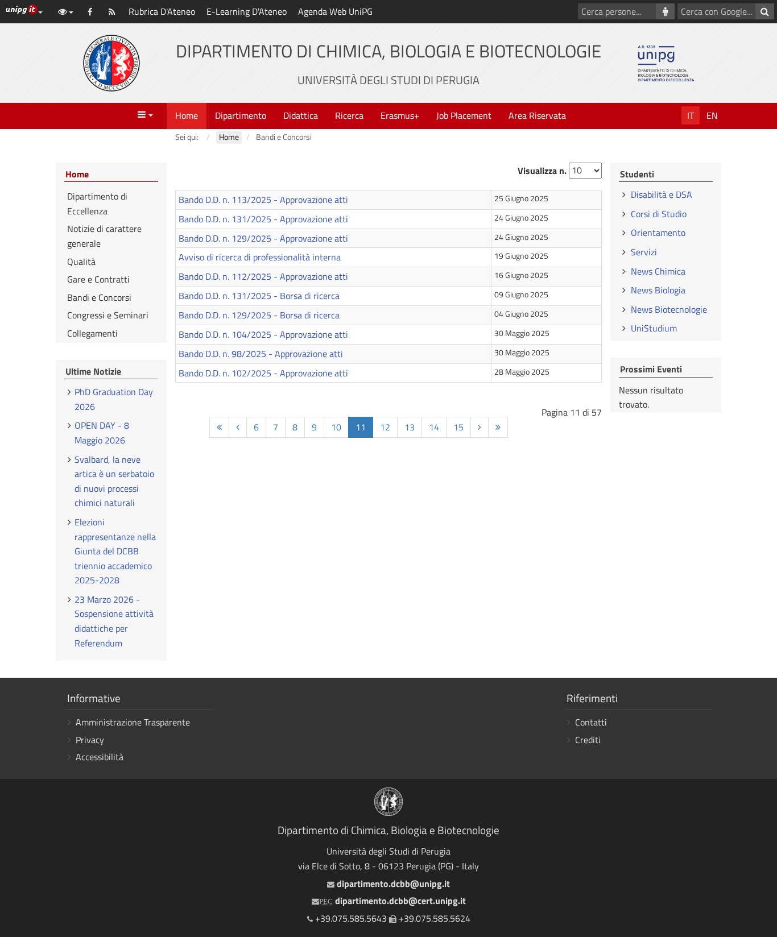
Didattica (300, 115)
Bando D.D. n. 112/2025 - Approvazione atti (263, 276)
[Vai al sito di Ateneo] (111, 63)
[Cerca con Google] (764, 11)
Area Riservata (537, 115)
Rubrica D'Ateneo (162, 11)
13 (409, 427)
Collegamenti (92, 333)
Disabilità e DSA (661, 194)
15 (458, 427)
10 (336, 427)
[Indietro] (238, 427)
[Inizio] (219, 427)
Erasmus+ (400, 115)
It (690, 115)
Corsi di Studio (659, 214)
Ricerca (349, 115)
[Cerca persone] (665, 11)
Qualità (81, 261)
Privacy (90, 740)
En (712, 115)
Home (186, 115)
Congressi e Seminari (107, 315)
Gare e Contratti (98, 279)
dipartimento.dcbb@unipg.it (392, 883)
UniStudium (654, 328)
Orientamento (658, 232)
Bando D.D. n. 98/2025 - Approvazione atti (261, 353)
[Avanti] (479, 427)
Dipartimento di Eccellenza (97, 203)
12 (385, 427)
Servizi (644, 252)
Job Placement (463, 115)
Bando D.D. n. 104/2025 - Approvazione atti (263, 334)
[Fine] (498, 427)
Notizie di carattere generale (104, 236)
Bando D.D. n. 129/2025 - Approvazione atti (263, 238)
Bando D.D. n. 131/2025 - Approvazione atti (263, 219)
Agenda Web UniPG (335, 11)
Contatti (591, 722)
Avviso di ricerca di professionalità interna (260, 257)
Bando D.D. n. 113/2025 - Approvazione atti (263, 199)
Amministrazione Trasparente (133, 722)
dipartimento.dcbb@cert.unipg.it (392, 900)
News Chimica (658, 271)
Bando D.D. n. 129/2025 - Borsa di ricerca (259, 315)
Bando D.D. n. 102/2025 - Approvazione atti (263, 373)
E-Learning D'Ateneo (246, 11)
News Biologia (658, 290)
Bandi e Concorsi (99, 297)
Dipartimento (240, 115)
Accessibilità (99, 757)
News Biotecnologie (669, 309)
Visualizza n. (542, 170)
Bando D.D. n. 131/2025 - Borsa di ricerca (259, 295)
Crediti (588, 740)
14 (434, 427)
